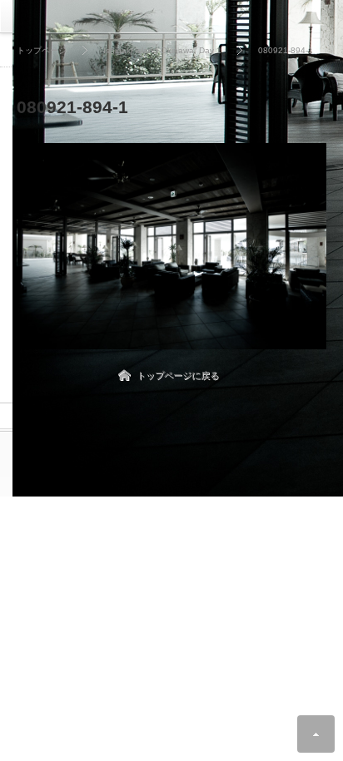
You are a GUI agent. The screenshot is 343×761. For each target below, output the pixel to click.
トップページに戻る (178, 375)
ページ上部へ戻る (316, 734)
